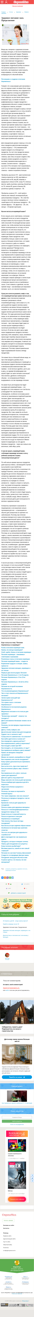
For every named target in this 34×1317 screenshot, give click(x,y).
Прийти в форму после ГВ (11, 924)
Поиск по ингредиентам (17, 1124)
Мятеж (10, 1191)
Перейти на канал (15, 1077)
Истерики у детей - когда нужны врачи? (15, 921)
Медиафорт (25, 1301)
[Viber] (7, 878)
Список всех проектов (17, 1293)
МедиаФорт (17, 1267)
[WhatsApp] (10, 878)
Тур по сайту (6, 1242)
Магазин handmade (17, 6)
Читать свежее (8, 1220)
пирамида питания (10, 870)
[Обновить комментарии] (32, 1178)
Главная (3, 12)
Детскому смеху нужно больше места (17, 1040)
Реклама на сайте (8, 1225)
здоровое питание (22, 869)
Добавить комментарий (18, 893)
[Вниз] (32, 1181)
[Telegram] (12, 878)
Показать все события (17, 1199)
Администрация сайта (9, 1239)
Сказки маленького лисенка (15, 1155)
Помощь (5, 1233)
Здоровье (18, 12)
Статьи (11, 12)
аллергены (14, 869)
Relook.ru (8, 1287)
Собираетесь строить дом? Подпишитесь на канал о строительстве (12, 1029)
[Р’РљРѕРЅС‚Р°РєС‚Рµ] (2, 878)
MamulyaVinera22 (7, 959)
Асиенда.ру (25, 1282)
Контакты (6, 1228)
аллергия (7, 869)
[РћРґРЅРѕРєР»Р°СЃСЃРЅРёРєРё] (5, 878)
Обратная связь (7, 1244)
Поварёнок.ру (8, 1276)
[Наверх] (32, 1175)
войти (7, 990)
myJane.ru (8, 1282)
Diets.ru (25, 1276)
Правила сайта (7, 1236)
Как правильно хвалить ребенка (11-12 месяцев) (17, 1103)
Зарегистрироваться (11, 988)
